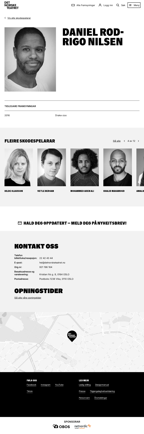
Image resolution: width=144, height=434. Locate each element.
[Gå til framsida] (11, 5)
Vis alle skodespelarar (19, 18)
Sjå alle (117, 141)
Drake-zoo (61, 115)
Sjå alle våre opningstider (27, 297)
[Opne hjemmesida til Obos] (61, 426)
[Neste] (138, 141)
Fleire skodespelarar (29, 141)
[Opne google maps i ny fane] (72, 342)
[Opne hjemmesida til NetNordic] (82, 426)
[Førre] (124, 141)
